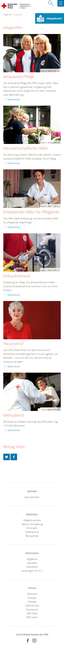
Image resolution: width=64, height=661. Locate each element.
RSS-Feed (32, 613)
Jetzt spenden (32, 497)
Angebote (32, 559)
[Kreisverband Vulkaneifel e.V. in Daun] (9, 6)
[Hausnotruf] (32, 320)
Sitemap (32, 601)
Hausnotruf (13, 343)
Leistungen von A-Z (32, 570)
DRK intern (32, 617)
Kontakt (32, 597)
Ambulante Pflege (18, 76)
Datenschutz (32, 605)
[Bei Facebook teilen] (14, 457)
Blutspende (32, 535)
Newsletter (32, 566)
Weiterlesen (13, 99)
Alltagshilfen (17, 14)
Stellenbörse (32, 531)
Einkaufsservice (16, 276)
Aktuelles (32, 563)
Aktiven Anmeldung (32, 524)
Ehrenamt (32, 528)
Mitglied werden (32, 520)
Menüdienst (13, 415)
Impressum (32, 609)
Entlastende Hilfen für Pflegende (31, 212)
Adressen (32, 593)
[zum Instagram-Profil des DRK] (34, 640)
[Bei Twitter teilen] (6, 457)
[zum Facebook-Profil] (28, 640)
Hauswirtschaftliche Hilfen (25, 148)
